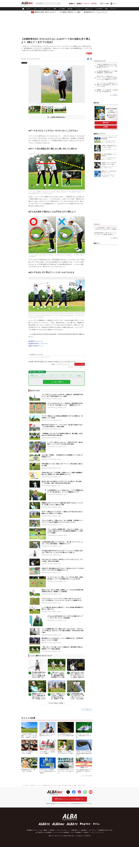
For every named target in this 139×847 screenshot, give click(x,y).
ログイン (115, 3)
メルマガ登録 (106, 3)
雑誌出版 (70, 8)
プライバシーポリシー (62, 830)
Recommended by (84, 775)
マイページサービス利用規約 (61, 832)
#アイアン (65, 375)
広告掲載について (31, 830)
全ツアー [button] (29, 8)
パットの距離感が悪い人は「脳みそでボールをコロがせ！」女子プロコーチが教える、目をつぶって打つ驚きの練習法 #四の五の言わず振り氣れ (62, 630)
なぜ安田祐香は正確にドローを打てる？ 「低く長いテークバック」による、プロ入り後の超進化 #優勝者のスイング (77, 698)
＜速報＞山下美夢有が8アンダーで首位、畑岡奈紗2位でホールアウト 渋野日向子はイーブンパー (107, 66)
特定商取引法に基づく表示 (105, 830)
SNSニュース (88, 8)
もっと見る (113, 95)
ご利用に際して (75, 830)
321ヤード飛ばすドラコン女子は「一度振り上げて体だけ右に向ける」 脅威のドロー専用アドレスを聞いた (58, 697)
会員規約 (83, 830)
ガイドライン (92, 830)
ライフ (49, 8)
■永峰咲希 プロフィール (35, 341)
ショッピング (78, 8)
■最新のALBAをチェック (35, 346)
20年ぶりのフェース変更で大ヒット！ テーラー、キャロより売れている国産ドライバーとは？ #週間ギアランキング (107, 78)
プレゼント (113, 8)
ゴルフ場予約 (98, 8)
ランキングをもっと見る (56, 703)
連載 (106, 8)
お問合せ (86, 832)
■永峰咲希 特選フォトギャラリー (38, 343)
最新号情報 (106, 122)
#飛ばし (80, 375)
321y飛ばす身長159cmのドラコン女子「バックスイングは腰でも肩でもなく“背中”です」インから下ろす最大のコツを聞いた (39, 676)
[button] (56, 397)
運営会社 (52, 830)
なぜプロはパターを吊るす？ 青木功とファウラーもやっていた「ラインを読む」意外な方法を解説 (77, 676)
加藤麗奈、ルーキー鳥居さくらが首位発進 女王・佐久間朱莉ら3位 (107, 90)
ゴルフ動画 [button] (62, 8)
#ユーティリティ (55, 375)
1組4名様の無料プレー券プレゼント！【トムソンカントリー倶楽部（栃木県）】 (105, 233)
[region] (56, 63)
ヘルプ (92, 832)
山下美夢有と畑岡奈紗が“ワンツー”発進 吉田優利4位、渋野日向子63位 (107, 72)
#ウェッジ (72, 375)
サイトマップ (100, 832)
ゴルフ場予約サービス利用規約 (43, 832)
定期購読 (105, 126)
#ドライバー (45, 375)
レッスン (42, 8)
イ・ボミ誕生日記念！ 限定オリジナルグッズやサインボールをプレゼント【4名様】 (105, 228)
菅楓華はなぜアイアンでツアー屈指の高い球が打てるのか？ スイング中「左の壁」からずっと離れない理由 (38, 697)
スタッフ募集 (42, 830)
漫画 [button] (55, 8)
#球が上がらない (35, 375)
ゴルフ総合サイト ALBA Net (28, 785)
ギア (35, 8)
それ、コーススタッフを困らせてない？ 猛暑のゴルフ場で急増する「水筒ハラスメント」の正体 (107, 84)
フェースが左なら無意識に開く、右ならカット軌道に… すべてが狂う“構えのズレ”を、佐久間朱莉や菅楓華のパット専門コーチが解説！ (65, 531)
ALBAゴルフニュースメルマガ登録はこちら (71, 799)
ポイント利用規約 (76, 832)
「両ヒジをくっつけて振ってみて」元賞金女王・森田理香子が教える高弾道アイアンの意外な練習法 (57, 676)
